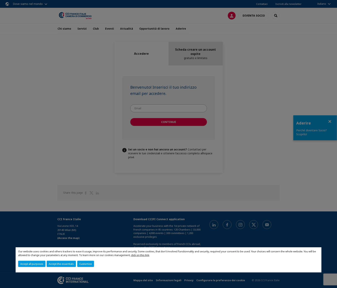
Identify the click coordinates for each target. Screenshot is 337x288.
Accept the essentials (61, 264)
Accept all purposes (31, 264)
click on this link (140, 255)
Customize (85, 264)
